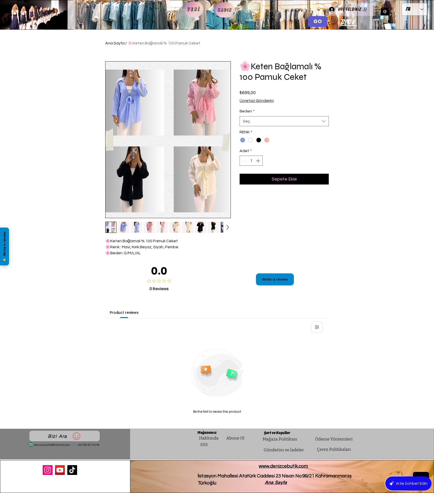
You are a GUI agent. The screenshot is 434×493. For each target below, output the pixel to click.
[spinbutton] (251, 160)
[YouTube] (60, 470)
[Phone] (74, 445)
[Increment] (258, 160)
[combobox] (284, 121)
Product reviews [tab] (124, 312)
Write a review (275, 279)
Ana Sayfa (115, 43)
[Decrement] (243, 160)
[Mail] (30, 444)
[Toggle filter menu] (317, 327)
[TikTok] (72, 470)
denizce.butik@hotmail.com (52, 445)
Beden (247, 111)
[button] (385, 10)
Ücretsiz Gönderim (257, 101)
